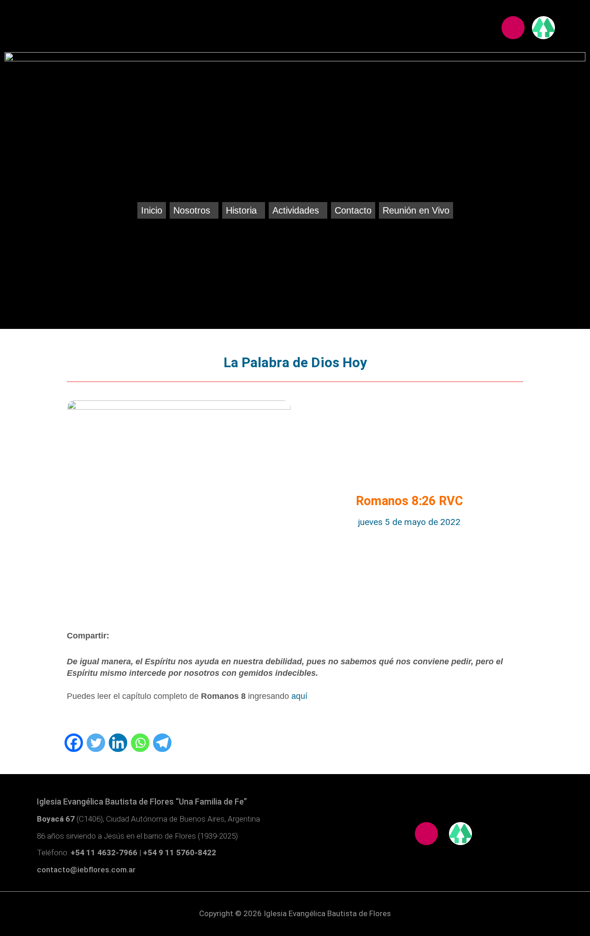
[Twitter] (96, 743)
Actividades (295, 210)
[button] (194, 210)
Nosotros (191, 210)
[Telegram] (162, 743)
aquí (299, 696)
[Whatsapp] (140, 743)
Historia (241, 210)
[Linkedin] (118, 743)
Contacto (353, 210)
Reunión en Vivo (416, 210)
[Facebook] (74, 743)
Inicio (151, 210)
